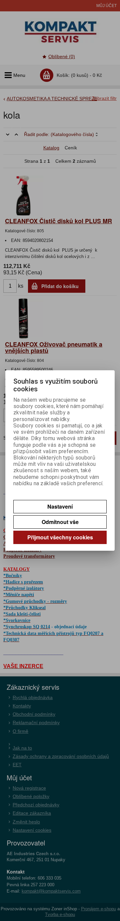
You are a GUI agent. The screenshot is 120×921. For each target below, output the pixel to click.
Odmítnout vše (60, 522)
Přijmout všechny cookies (60, 537)
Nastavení (60, 506)
